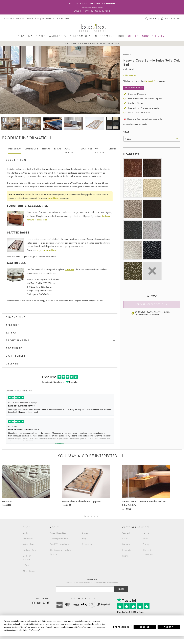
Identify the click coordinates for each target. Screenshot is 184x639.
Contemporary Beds (59, 538)
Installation (127, 550)
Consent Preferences (148, 552)
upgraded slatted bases (47, 250)
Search (153, 19)
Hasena (127, 54)
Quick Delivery (153, 36)
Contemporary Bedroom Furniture (61, 552)
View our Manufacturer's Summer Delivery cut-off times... (92, 43)
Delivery (126, 544)
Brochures (33, 19)
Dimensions (130, 74)
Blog (84, 538)
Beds (21, 36)
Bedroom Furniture (109, 36)
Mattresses (36, 36)
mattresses (69, 269)
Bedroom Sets (80, 36)
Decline (145, 627)
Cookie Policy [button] (77, 627)
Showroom (48, 19)
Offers (133, 36)
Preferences (121, 627)
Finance (126, 555)
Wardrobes (57, 36)
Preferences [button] (34, 630)
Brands (85, 532)
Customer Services (13, 19)
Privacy (146, 544)
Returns (146, 532)
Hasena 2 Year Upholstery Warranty (144, 118)
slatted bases (53, 198)
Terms (145, 538)
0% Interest (64, 19)
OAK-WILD (149, 81)
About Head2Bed (58, 532)
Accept (168, 627)
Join (121, 589)
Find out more (154, 314)
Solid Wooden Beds (59, 544)
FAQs (125, 538)
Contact (126, 532)
